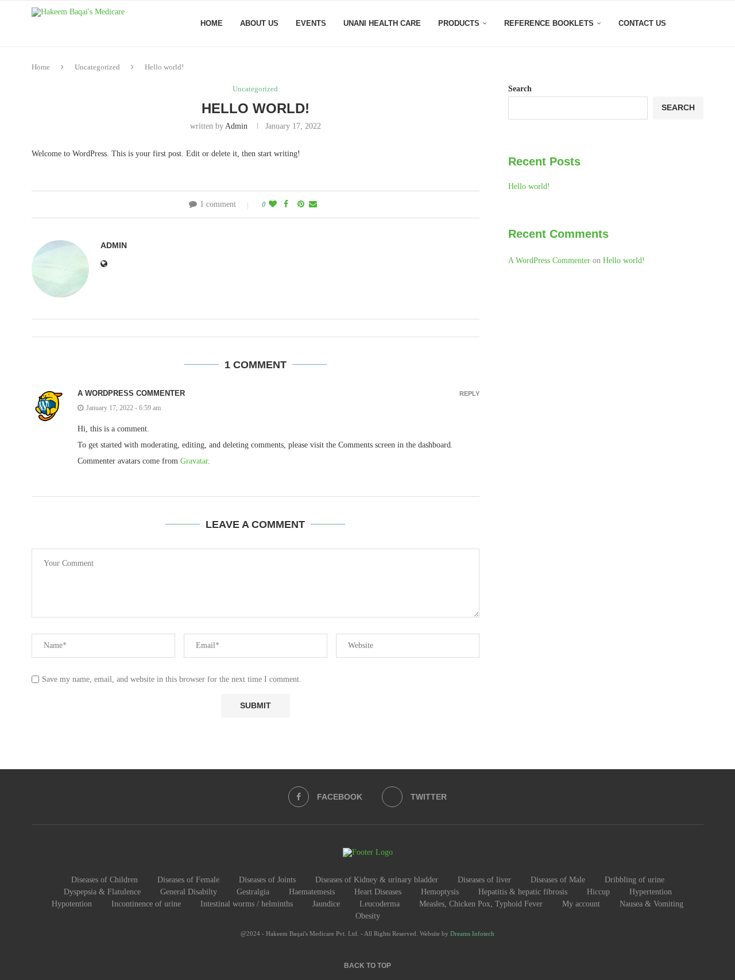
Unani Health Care (382, 23)
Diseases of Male (558, 879)
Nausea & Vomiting (651, 904)
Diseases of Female (188, 879)
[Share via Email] (313, 204)
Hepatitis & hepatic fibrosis (522, 892)
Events (311, 23)
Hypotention (72, 904)
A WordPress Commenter (131, 393)
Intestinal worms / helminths (246, 904)
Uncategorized (97, 67)
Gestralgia (253, 892)
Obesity (367, 916)
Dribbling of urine (634, 879)
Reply (469, 394)
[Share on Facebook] (286, 204)
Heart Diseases (377, 892)
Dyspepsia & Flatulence (102, 892)
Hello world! (529, 186)
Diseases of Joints (267, 879)
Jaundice (326, 904)
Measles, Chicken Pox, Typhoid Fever (481, 904)
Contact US (642, 23)
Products (458, 23)
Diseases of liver (484, 879)
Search (520, 88)
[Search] (697, 24)
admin (236, 126)
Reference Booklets (549, 23)
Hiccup (598, 892)
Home (211, 23)
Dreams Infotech (472, 933)
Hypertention (650, 892)
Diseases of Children (104, 879)
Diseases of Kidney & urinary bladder (376, 879)
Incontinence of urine (146, 904)
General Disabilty (188, 892)
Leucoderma (379, 904)
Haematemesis (312, 892)
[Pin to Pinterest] (300, 204)
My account (581, 904)
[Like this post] (273, 204)
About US (259, 23)
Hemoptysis (440, 892)
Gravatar (194, 461)
